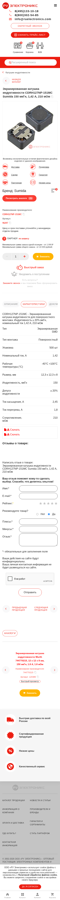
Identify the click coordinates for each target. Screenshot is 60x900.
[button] (6, 670)
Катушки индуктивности (18, 72)
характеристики (34, 304)
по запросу (24, 239)
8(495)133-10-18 (26, 11)
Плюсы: (7, 521)
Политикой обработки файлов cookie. (37, 875)
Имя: (5, 488)
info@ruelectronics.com (32, 19)
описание (11, 304)
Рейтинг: (7, 503)
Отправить (30, 592)
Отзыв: (7, 536)
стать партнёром (40, 833)
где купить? (9, 833)
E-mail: (6, 496)
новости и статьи (40, 800)
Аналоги (10, 633)
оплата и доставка (13, 823)
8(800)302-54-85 (26, 15)
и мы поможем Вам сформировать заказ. (30, 283)
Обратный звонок (30, 26)
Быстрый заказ (34, 267)
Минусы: (7, 529)
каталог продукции (13, 800)
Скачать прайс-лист (32, 35)
